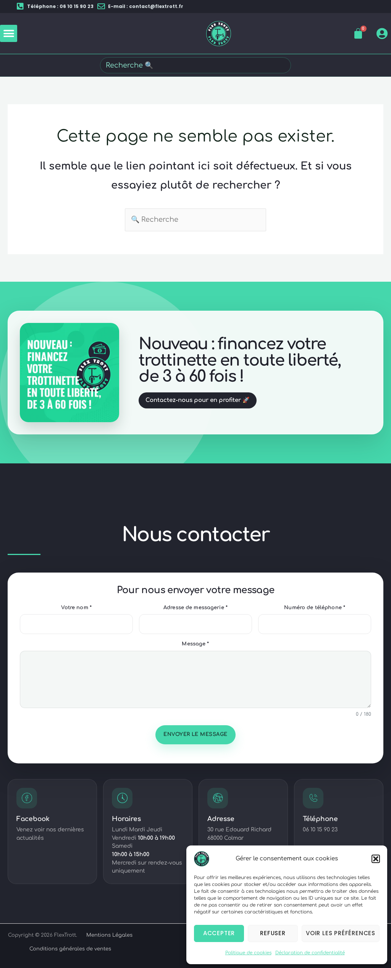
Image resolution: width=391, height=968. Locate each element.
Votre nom (76, 607)
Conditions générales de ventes (70, 949)
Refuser (273, 933)
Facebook (33, 819)
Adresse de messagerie (195, 607)
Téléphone (320, 819)
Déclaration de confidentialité (310, 952)
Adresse (220, 819)
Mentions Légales (109, 935)
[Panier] (358, 33)
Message (195, 644)
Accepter (219, 933)
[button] (376, 859)
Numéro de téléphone (314, 607)
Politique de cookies (248, 952)
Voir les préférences (340, 933)
